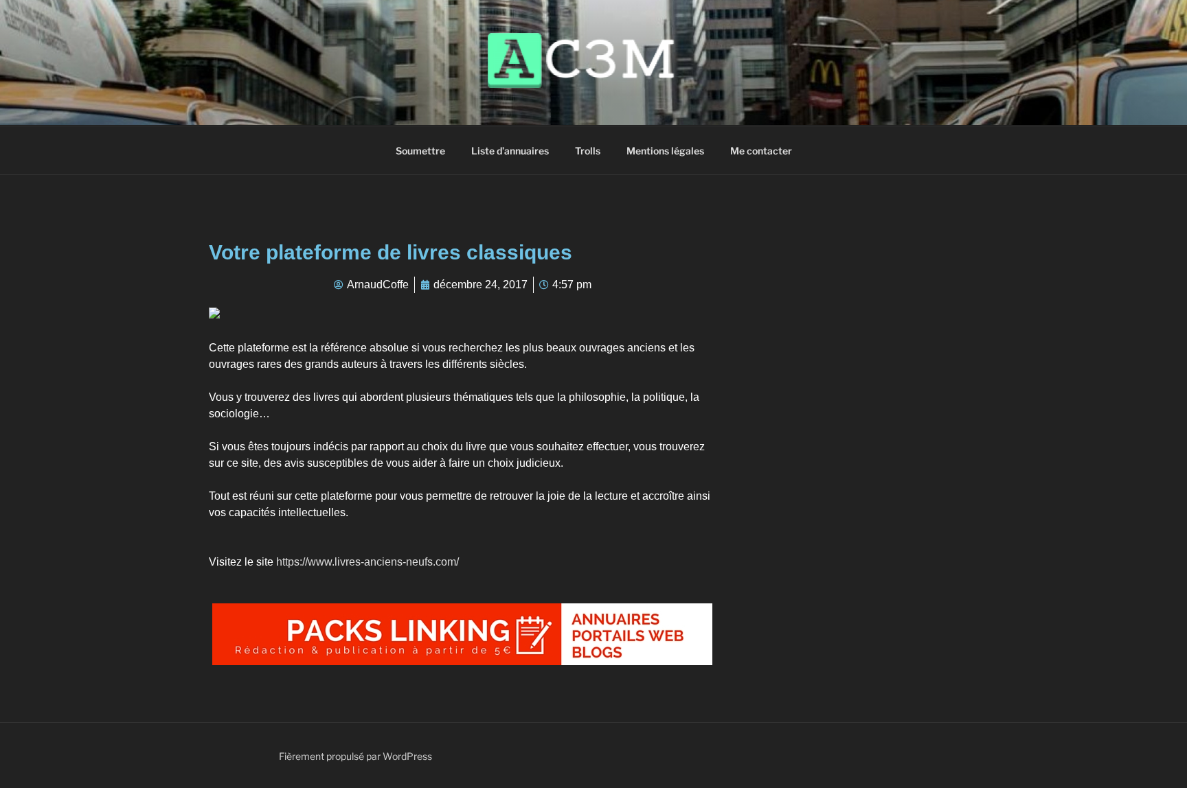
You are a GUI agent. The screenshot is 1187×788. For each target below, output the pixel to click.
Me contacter (761, 151)
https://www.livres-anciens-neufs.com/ (367, 562)
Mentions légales (665, 151)
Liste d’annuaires (510, 151)
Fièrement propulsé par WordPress (355, 756)
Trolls (587, 151)
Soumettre (420, 151)
